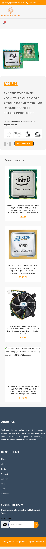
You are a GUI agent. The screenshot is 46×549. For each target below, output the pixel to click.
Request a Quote (10, 125)
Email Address (7, 518)
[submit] (36, 525)
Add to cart (24, 143)
